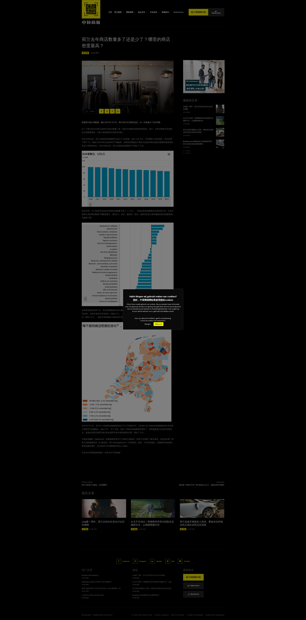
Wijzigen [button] (148, 324)
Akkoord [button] (158, 324)
